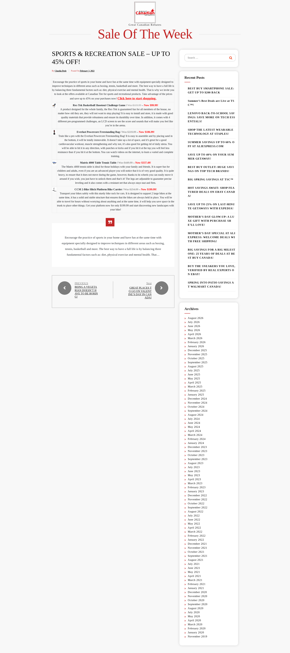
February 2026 (197, 342)
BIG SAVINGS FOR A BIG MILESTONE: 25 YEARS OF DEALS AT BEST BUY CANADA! (211, 253)
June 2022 (194, 519)
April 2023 (194, 479)
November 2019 (197, 636)
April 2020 (194, 620)
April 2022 (194, 527)
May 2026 (194, 330)
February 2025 (197, 390)
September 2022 (197, 507)
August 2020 (195, 608)
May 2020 (194, 616)
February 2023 (197, 487)
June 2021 (194, 568)
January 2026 (196, 346)
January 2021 (196, 588)
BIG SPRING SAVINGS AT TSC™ (210, 179)
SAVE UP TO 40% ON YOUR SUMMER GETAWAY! (211, 156)
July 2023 (194, 467)
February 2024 (197, 439)
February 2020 (197, 628)
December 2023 (197, 447)
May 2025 (194, 378)
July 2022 (194, 515)
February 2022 (197, 535)
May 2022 (194, 523)
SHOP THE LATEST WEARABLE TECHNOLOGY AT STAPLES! (210, 131)
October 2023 (196, 455)
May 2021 (194, 572)
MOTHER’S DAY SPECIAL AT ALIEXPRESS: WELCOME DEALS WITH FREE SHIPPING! (211, 237)
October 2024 (196, 406)
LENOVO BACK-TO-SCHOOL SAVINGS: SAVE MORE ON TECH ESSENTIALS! (211, 117)
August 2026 (195, 318)
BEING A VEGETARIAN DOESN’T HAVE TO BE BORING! (86, 292)
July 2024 (194, 418)
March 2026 (195, 338)
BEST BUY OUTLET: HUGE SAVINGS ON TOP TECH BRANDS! (211, 169)
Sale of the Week (145, 34)
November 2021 (197, 547)
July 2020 (194, 612)
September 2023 (197, 459)
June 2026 (194, 326)
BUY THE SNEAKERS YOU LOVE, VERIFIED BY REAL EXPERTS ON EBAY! (211, 270)
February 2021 (197, 584)
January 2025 (196, 394)
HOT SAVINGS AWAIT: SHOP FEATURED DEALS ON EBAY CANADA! (211, 191)
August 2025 (195, 366)
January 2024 (196, 443)
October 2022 (196, 503)
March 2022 (195, 531)
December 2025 (197, 350)
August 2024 (195, 414)
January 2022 (196, 539)
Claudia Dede (60, 71)
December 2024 (197, 398)
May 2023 (194, 475)
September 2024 (197, 410)
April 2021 (194, 576)
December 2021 (197, 543)
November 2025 (197, 354)
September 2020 (197, 604)
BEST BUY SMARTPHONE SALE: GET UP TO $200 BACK (211, 90)
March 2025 (195, 386)
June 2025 (194, 374)
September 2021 (197, 555)
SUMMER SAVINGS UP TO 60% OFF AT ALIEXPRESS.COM (211, 144)
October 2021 (196, 551)
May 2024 (194, 426)
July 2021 (194, 563)
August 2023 (195, 463)
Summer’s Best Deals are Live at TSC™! (211, 102)
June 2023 (194, 471)
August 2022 (195, 511)
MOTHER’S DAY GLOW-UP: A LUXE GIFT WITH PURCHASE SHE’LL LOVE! (211, 220)
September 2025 (197, 362)
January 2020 (196, 632)
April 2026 (194, 334)
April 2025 (194, 382)
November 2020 (197, 596)
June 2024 (194, 422)
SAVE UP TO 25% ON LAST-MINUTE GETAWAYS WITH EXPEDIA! (211, 206)
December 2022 (197, 495)
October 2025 (196, 358)
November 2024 (197, 402)
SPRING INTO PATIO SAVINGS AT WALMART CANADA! (211, 284)
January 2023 (196, 491)
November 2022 (197, 499)
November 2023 (197, 451)
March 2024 (195, 434)
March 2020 (195, 624)
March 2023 (195, 483)
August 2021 (195, 559)
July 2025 (194, 370)
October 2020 (196, 600)
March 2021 (195, 580)
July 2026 (194, 322)
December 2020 (197, 592)
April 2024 (194, 430)
